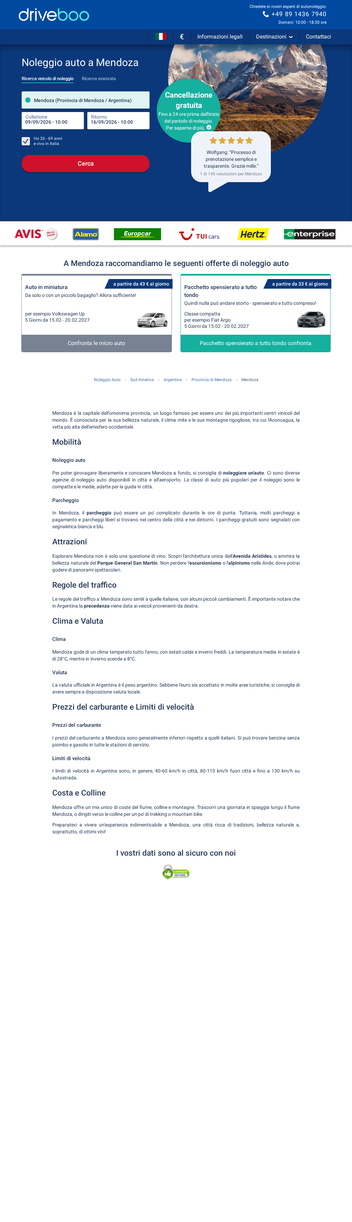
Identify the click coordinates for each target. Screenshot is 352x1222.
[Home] (54, 14)
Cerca (86, 163)
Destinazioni (271, 36)
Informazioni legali (220, 36)
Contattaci (318, 36)
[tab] (47, 76)
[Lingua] (161, 37)
